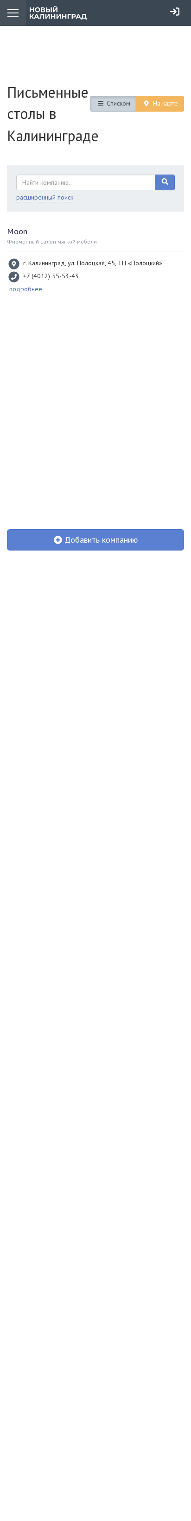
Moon (17, 231)
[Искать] (165, 182)
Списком (117, 103)
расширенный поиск (44, 197)
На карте (164, 103)
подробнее (25, 289)
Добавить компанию (100, 539)
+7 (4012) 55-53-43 (51, 276)
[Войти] (174, 11)
